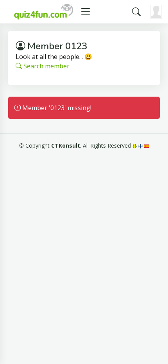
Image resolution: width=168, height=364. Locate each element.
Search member (46, 66)
